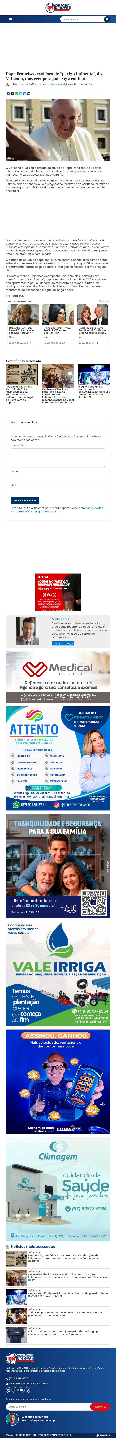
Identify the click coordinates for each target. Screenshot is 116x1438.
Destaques (55, 84)
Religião (65, 84)
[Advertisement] (58, 49)
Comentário (18, 445)
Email (14, 485)
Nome (14, 471)
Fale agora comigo (63, 643)
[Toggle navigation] (10, 19)
